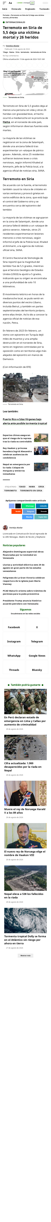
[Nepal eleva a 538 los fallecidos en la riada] (25, 878)
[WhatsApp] (14, 653)
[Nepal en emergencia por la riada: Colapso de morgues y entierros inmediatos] (41, 467)
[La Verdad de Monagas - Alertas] (25, 3)
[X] (47, 528)
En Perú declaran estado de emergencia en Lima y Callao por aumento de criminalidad (25, 721)
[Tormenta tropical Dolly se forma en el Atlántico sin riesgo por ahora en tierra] (25, 920)
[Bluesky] (37, 667)
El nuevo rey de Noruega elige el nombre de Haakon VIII (24, 853)
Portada (6, 15)
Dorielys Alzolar (12, 46)
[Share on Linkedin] (24, 65)
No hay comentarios (11, 55)
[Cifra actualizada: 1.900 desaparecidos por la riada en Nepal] (25, 747)
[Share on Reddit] (29, 65)
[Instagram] (14, 638)
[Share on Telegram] (34, 65)
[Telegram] (37, 638)
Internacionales (15, 22)
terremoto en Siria (38, 52)
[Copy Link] (45, 65)
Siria (17, 52)
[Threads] (14, 667)
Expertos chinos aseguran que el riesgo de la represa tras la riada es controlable (17, 438)
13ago (5, 52)
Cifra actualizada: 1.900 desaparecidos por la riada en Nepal (23, 767)
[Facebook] (14, 624)
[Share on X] (13, 65)
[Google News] (37, 653)
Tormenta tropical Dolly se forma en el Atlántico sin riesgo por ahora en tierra (25, 940)
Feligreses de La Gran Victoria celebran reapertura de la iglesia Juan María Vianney (24, 580)
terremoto (25, 52)
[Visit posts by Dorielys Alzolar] (5, 527)
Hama (11, 52)
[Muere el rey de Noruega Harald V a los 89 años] (25, 793)
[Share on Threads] (40, 65)
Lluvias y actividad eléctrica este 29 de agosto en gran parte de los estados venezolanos (23, 567)
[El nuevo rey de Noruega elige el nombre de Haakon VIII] (25, 835)
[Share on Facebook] (8, 65)
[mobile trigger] (5, 3)
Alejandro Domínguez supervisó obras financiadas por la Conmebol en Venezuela (23, 554)
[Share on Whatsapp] (19, 65)
